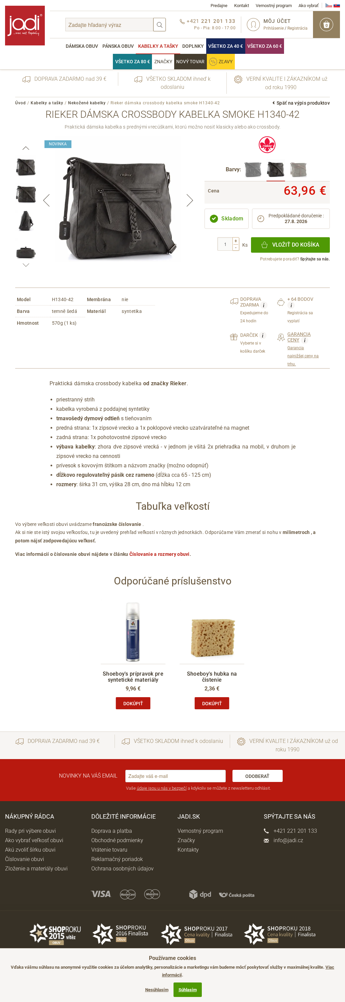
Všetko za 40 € (225, 46)
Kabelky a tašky (158, 46)
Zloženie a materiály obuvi (36, 868)
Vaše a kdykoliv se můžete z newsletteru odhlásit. (198, 788)
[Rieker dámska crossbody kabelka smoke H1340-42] (275, 170)
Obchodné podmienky (117, 840)
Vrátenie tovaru (109, 850)
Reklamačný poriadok (117, 859)
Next (189, 200)
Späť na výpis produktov (303, 103)
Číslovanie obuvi (24, 859)
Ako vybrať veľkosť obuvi (34, 840)
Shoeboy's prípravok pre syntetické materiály (133, 677)
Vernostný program (274, 5)
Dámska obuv (82, 46)
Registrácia (297, 28)
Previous (46, 200)
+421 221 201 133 (294, 831)
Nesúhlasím (156, 989)
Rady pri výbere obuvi (30, 831)
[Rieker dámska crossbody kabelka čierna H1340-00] (253, 170)
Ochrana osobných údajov (122, 868)
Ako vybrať (309, 5)
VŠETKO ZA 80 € (132, 61)
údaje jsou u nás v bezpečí (162, 788)
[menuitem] (82, 46)
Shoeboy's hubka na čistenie (212, 677)
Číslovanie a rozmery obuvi (159, 554)
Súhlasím (188, 989)
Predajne (219, 5)
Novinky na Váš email (88, 776)
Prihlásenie (273, 28)
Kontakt (241, 5)
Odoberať (257, 776)
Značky (163, 61)
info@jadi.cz (287, 840)
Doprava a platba (111, 831)
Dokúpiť (133, 703)
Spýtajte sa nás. (315, 259)
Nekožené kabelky (87, 103)
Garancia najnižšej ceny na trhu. (303, 349)
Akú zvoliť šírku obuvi (30, 850)
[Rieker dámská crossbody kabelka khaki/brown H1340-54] (298, 170)
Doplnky (193, 46)
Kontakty (188, 850)
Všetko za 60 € (264, 46)
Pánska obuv (118, 46)
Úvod (20, 103)
